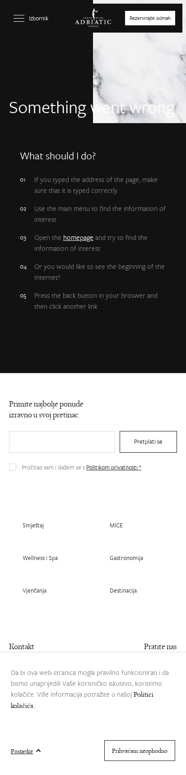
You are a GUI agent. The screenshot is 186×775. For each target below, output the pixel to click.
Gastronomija (126, 558)
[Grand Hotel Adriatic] (93, 18)
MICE (116, 525)
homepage (78, 237)
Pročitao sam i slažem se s (81, 467)
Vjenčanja (34, 590)
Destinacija (123, 590)
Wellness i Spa (40, 558)
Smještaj (33, 525)
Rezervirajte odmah (150, 17)
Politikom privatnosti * (113, 467)
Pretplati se (148, 441)
